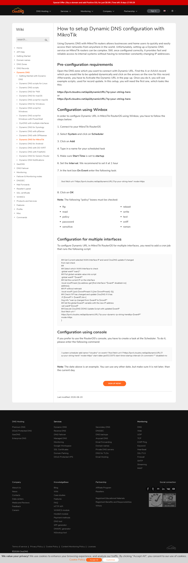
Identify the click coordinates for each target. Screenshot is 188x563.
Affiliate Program (103, 487)
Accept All (94, 560)
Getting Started (23, 56)
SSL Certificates (61, 449)
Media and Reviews (21, 502)
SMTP (140, 460)
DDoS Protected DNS (22, 430)
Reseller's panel (24, 188)
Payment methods (62, 517)
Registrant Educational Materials (110, 498)
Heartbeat (141, 449)
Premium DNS (18, 427)
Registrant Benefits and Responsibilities (114, 502)
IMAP (139, 468)
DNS (139, 427)
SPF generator (60, 525)
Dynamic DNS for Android (31, 143)
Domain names (23, 60)
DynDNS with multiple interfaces (34, 123)
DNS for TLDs (102, 453)
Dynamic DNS (23, 72)
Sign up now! (114, 383)
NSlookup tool (60, 532)
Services (64, 11)
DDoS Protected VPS (63, 457)
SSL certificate (23, 192)
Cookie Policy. (77, 559)
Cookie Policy (52, 546)
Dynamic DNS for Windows (32, 104)
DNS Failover (23, 168)
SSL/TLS (141, 453)
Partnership (129, 11)
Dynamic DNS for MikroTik (31, 139)
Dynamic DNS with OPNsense (33, 135)
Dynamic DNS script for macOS (33, 99)
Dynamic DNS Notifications (31, 160)
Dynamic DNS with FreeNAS (32, 151)
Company (107, 11)
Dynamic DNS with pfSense (31, 131)
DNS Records (23, 68)
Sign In (153, 11)
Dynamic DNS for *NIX (29, 91)
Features (20, 205)
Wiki (56, 491)
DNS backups (102, 434)
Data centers (18, 499)
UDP (139, 434)
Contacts (16, 495)
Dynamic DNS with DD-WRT (32, 147)
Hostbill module (61, 514)
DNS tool (58, 521)
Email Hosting (102, 457)
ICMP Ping (142, 442)
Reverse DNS (60, 430)
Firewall (141, 457)
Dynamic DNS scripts (29, 87)
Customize (110, 560)
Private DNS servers (105, 449)
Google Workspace (62, 445)
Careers (15, 510)
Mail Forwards (23, 184)
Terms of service (19, 546)
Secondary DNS (103, 427)
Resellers (100, 491)
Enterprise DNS (19, 438)
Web (139, 430)
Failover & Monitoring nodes (29, 176)
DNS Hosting (42, 11)
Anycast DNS (102, 438)
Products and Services (27, 201)
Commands (22, 217)
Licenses (92, 546)
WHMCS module (61, 510)
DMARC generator (62, 528)
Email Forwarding (104, 442)
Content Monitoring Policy (73, 546)
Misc (19, 213)
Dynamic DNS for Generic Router (34, 156)
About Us (16, 487)
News (14, 491)
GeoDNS (21, 164)
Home (19, 47)
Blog (56, 487)
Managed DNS (60, 438)
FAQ (56, 502)
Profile (20, 209)
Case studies (59, 495)
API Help (21, 52)
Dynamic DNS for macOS (30, 95)
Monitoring (86, 11)
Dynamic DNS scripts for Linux (33, 83)
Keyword (141, 445)
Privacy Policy (36, 546)
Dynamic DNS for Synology (31, 127)
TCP (139, 438)
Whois (99, 505)
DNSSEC (21, 180)
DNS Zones (22, 64)
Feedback (16, 506)
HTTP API (58, 506)
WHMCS (21, 197)
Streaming (142, 464)
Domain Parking (61, 453)
